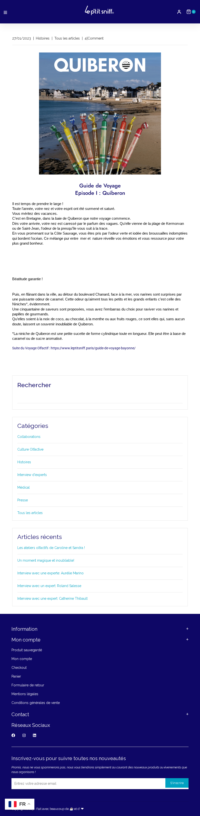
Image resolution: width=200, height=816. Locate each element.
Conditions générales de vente (35, 703)
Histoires (24, 462)
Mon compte (21, 659)
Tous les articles (30, 513)
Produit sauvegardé (26, 650)
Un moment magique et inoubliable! (45, 560)
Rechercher (34, 385)
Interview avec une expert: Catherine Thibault (52, 598)
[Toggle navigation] (5, 12)
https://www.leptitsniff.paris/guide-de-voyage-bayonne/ (93, 348)
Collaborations (28, 437)
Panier (16, 676)
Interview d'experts (32, 475)
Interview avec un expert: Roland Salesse (49, 586)
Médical (23, 487)
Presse (22, 500)
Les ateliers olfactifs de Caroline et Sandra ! (51, 548)
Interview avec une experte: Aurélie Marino (50, 573)
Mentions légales (24, 694)
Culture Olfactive (30, 449)
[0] (188, 11)
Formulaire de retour (27, 685)
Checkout (19, 668)
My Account (179, 12)
